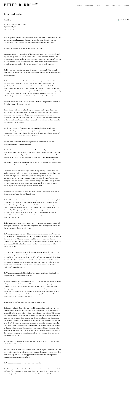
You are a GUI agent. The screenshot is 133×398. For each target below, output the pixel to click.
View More (7, 20)
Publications (116, 6)
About (126, 6)
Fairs (98, 6)
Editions (106, 6)
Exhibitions (89, 6)
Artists (79, 6)
